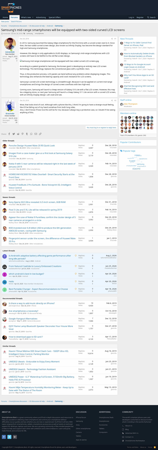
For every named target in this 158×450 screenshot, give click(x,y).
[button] (33, 17)
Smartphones (104, 421)
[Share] (112, 38)
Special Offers (54, 17)
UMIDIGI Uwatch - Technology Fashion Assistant (32, 369)
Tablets (78, 436)
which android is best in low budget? (26, 273)
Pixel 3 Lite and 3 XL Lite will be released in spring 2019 (35, 209)
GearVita (29, 180)
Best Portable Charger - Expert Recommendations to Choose (38, 289)
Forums (14, 17)
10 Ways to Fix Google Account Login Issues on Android (137, 65)
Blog (127, 429)
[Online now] (10, 50)
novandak (6, 33)
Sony (28, 204)
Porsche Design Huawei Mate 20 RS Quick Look (32, 145)
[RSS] (154, 447)
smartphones (39, 33)
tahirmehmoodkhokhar (17, 261)
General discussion (33, 321)
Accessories (33, 223)
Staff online (125, 100)
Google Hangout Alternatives (23, 318)
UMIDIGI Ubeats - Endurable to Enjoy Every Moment (34, 361)
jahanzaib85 (13, 291)
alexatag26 (12, 313)
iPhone (33, 306)
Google (29, 212)
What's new (26, 17)
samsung (29, 33)
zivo (10, 276)
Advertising (41, 17)
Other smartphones (33, 148)
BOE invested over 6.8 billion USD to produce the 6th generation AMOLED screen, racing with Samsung (40, 229)
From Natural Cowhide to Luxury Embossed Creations (35, 266)
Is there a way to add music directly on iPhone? (32, 303)
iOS (125, 50)
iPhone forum (81, 417)
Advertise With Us (131, 433)
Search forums (16, 21)
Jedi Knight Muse (14, 306)
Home (5, 17)
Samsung (30, 159)
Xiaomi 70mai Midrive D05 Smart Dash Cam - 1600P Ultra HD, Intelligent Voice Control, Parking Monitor (39, 352)
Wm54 (11, 284)
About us (143, 447)
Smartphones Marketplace (135, 441)
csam (115, 305)
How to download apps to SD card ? (26, 336)
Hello (11, 281)
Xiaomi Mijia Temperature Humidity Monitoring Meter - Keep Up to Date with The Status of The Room (41, 389)
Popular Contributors (130, 142)
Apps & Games (81, 440)
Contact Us (129, 437)
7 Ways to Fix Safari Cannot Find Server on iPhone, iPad (137, 43)
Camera (79, 432)
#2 (115, 100)
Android (37, 261)
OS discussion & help (34, 313)
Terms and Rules (132, 447)
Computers (103, 432)
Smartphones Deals (106, 417)
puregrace (12, 321)
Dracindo (10, 113)
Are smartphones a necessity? (23, 311)
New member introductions (33, 284)
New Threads (126, 38)
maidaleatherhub (15, 269)
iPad (125, 93)
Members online (128, 113)
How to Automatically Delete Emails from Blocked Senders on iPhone (139, 54)
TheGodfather (13, 339)
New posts (5, 21)
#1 (115, 39)
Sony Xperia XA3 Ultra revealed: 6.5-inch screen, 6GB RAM (37, 202)
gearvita (11, 180)
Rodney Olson (13, 223)
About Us (128, 426)
